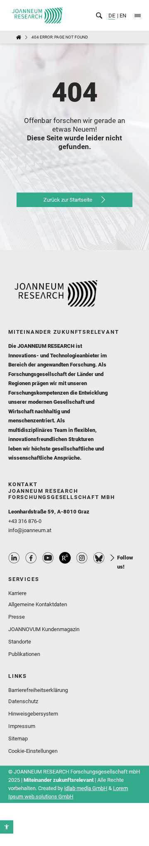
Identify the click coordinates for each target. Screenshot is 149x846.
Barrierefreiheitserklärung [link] (38, 690)
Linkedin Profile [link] (14, 558)
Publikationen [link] (24, 654)
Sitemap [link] (18, 738)
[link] (6, 827)
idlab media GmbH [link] (85, 788)
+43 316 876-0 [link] (24, 521)
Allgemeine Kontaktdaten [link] (37, 604)
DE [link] (111, 15)
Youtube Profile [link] (48, 558)
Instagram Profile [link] (82, 558)
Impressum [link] (21, 726)
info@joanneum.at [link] (29, 530)
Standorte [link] (19, 642)
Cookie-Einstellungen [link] (33, 751)
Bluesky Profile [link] (99, 558)
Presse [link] (16, 617)
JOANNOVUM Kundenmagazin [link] (43, 629)
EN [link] (122, 15)
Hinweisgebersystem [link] (33, 714)
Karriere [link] (17, 593)
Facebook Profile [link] (31, 558)
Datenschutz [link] (23, 701)
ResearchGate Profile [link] (65, 558)
